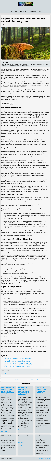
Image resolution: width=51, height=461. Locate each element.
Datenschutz (41, 458)
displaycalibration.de (9, 458)
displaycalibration (25, 24)
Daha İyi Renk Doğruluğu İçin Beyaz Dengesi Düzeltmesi (41, 390)
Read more (4, 431)
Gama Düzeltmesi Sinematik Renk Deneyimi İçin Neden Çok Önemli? (8, 390)
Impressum (47, 458)
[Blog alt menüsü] (41, 11)
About (20, 439)
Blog (40, 11)
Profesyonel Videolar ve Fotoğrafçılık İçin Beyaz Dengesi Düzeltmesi (24, 391)
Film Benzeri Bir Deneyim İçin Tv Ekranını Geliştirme (37, 380)
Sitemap (20, 445)
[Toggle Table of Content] (10, 104)
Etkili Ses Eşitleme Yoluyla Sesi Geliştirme (11, 380)
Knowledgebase (32, 11)
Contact (20, 442)
